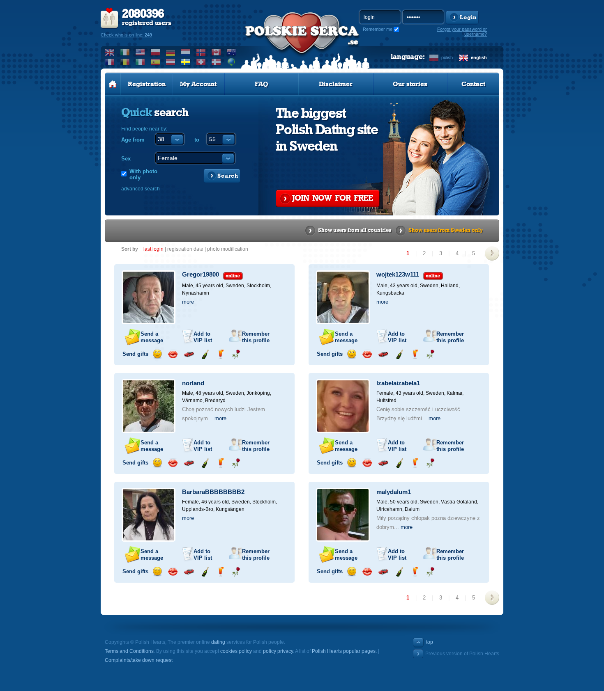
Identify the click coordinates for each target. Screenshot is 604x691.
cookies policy (236, 651)
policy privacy (278, 651)
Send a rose (236, 354)
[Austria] (171, 62)
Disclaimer (336, 84)
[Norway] (201, 52)
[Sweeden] (186, 62)
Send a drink (220, 354)
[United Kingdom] (110, 52)
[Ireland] (125, 52)
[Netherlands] (186, 52)
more (188, 302)
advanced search (140, 189)
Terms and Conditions (129, 651)
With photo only (143, 174)
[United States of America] (140, 52)
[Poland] (155, 52)
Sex (126, 159)
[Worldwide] (231, 62)
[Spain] (155, 62)
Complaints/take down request (139, 660)
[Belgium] (125, 62)
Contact (473, 84)
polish (447, 57)
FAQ (261, 84)
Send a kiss (173, 354)
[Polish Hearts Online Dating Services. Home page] (113, 84)
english (479, 57)
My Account (198, 84)
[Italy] (140, 62)
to (196, 140)
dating (218, 642)
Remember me (377, 29)
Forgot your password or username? (462, 32)
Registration (147, 84)
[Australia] (231, 52)
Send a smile (157, 354)
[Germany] (171, 52)
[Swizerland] (201, 62)
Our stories (410, 84)
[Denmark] (216, 62)
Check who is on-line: (126, 34)
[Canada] (216, 52)
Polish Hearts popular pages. (344, 651)
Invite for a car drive (189, 354)
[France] (110, 62)
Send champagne (205, 354)
